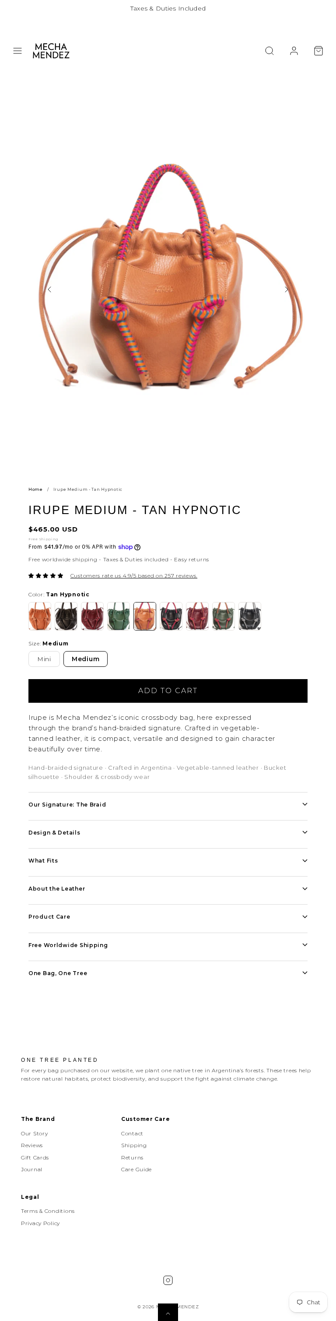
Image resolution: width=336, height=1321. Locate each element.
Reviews (32, 1145)
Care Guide (136, 1169)
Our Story (34, 1133)
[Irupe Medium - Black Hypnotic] (171, 616)
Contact (132, 1133)
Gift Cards (35, 1157)
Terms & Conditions (48, 1211)
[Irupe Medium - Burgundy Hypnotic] (197, 616)
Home (35, 489)
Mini (44, 659)
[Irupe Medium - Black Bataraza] (249, 616)
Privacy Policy (40, 1223)
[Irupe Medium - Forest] (118, 616)
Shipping (134, 1145)
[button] (17, 50)
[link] (294, 50)
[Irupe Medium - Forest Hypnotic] (223, 616)
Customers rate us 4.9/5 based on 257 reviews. (133, 575)
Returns (132, 1157)
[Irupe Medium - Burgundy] (92, 616)
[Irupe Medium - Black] (66, 616)
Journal (31, 1169)
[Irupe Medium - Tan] (39, 616)
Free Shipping (43, 539)
